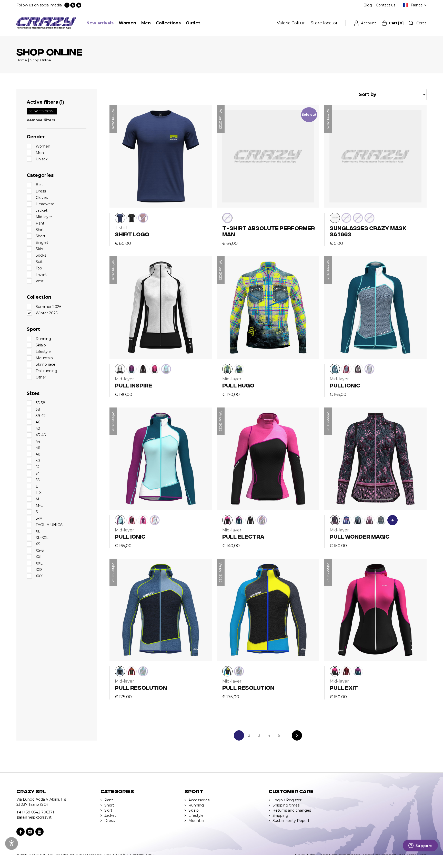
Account (368, 23)
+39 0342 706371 (39, 812)
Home (21, 60)
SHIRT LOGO (132, 234)
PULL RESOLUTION (141, 687)
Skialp (193, 810)
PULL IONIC (345, 385)
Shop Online (40, 60)
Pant (108, 800)
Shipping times (286, 805)
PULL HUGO (238, 385)
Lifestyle (196, 815)
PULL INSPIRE (133, 385)
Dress (109, 820)
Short (109, 805)
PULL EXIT (344, 687)
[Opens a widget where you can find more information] (420, 846)
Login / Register (287, 800)
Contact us (385, 5)
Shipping (280, 815)
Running (196, 805)
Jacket (110, 815)
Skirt (108, 810)
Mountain (197, 820)
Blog (368, 5)
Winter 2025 (43, 111)
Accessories (198, 800)
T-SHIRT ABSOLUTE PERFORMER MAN (268, 231)
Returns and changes (292, 810)
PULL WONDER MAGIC (359, 536)
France (417, 5)
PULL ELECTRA (243, 536)
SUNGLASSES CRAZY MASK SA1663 (368, 231)
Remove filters (41, 120)
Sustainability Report (291, 820)
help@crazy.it (40, 817)
